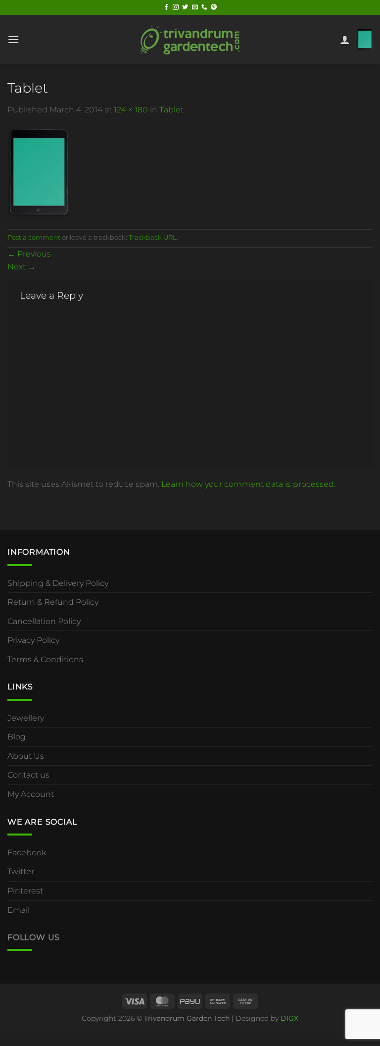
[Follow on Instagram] (176, 7)
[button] (13, 39)
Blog (16, 736)
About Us (25, 756)
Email (18, 910)
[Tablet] (38, 172)
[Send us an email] (195, 7)
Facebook (26, 852)
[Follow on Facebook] (166, 7)
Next (21, 266)
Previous (29, 254)
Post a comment (33, 237)
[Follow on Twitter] (185, 7)
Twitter (20, 871)
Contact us (28, 775)
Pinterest (25, 890)
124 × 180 (131, 109)
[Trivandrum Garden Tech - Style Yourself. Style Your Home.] (190, 39)
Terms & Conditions (45, 659)
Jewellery (25, 718)
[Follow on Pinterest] (214, 7)
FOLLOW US (33, 937)
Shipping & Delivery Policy (57, 583)
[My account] (345, 40)
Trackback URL (153, 237)
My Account (30, 794)
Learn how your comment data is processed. (248, 484)
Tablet (171, 109)
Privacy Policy (33, 640)
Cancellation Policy (44, 621)
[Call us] (204, 7)
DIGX (289, 1018)
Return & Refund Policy (52, 602)
